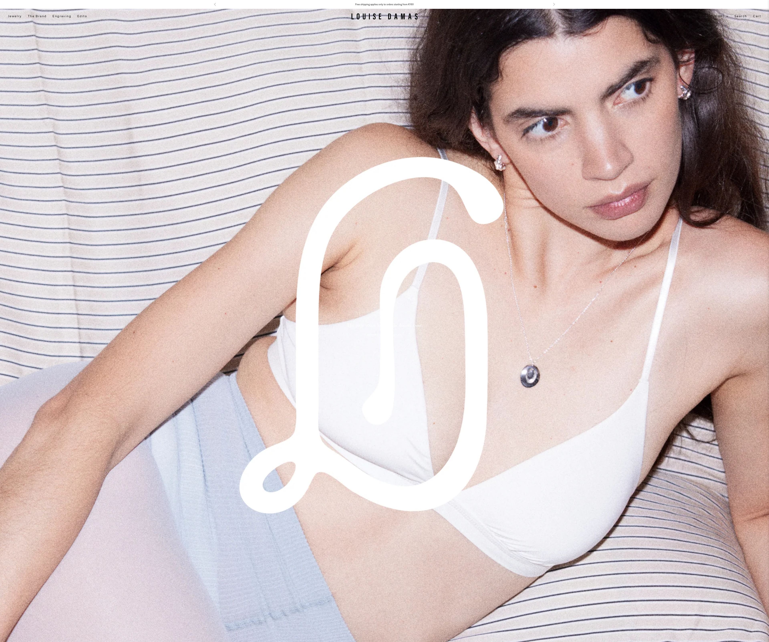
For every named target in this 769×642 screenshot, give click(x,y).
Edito (82, 16)
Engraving (61, 16)
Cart (757, 16)
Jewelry (15, 16)
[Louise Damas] (384, 16)
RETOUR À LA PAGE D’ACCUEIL (384, 334)
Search (740, 16)
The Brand (37, 16)
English (691, 16)
